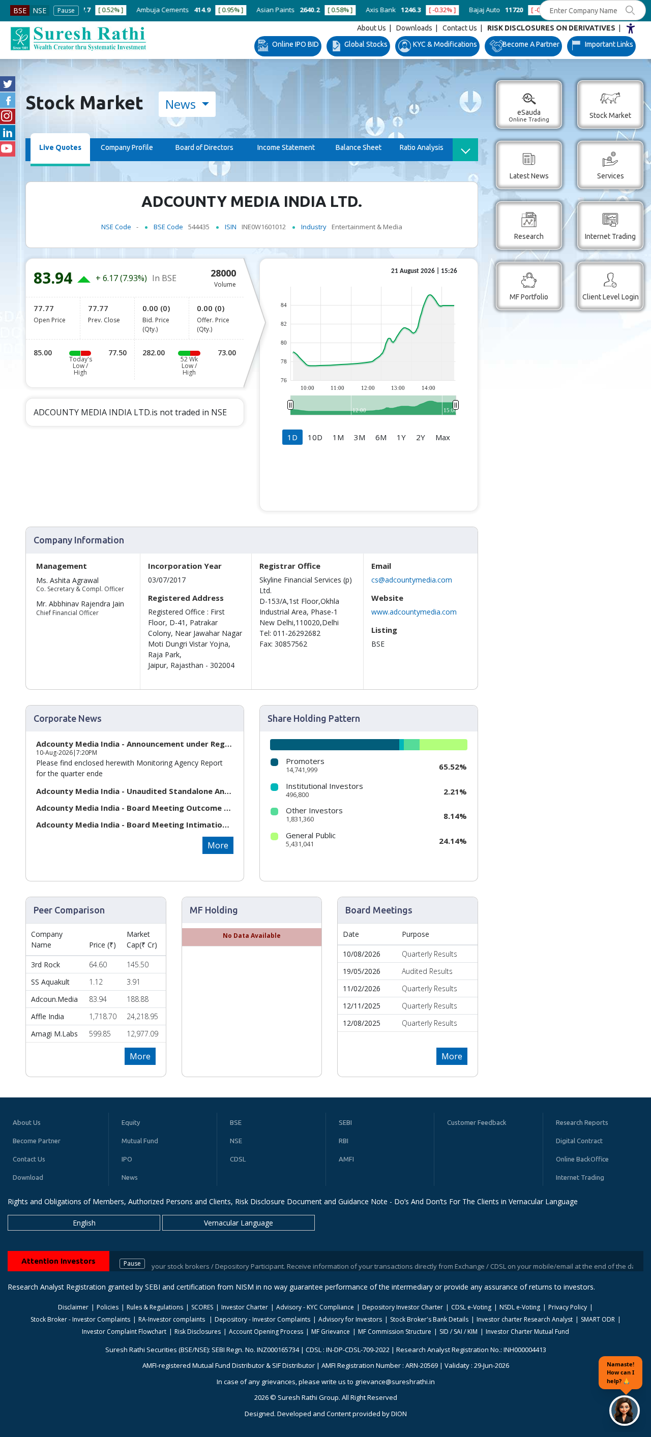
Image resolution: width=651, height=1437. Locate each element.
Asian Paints (209, 9)
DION (399, 1413)
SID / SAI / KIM (458, 1331)
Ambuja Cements (96, 9)
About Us (371, 28)
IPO (127, 1159)
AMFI (346, 1159)
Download (28, 1177)
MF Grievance (330, 1331)
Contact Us (459, 28)
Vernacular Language (238, 1223)
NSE (39, 10)
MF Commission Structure (394, 1331)
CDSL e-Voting (471, 1307)
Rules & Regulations (155, 1307)
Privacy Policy (567, 1307)
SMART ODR (598, 1319)
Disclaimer (73, 1307)
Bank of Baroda (529, 9)
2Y (420, 437)
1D (292, 437)
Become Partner (37, 1140)
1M (338, 437)
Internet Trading (580, 1177)
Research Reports (582, 1122)
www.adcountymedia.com (414, 612)
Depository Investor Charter (402, 1307)
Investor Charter (244, 1307)
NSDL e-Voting (519, 1307)
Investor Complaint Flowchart (124, 1331)
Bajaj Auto (417, 9)
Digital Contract (579, 1140)
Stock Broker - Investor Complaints (80, 1319)
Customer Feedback (477, 1122)
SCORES (202, 1307)
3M (359, 437)
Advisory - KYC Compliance (315, 1307)
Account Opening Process (266, 1331)
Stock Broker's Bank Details (429, 1319)
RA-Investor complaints (172, 1319)
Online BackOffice (582, 1159)
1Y (401, 437)
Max (442, 437)
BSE (19, 10)
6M (381, 437)
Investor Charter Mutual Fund (527, 1331)
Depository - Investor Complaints (262, 1319)
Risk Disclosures (197, 1331)
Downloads (414, 28)
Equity (131, 1122)
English (84, 1223)
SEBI (345, 1122)
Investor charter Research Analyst (525, 1319)
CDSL (238, 1159)
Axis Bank (314, 9)
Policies (108, 1307)
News (182, 104)
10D (315, 437)
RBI (343, 1140)
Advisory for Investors (350, 1319)
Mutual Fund (140, 1140)
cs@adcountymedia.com (411, 580)
